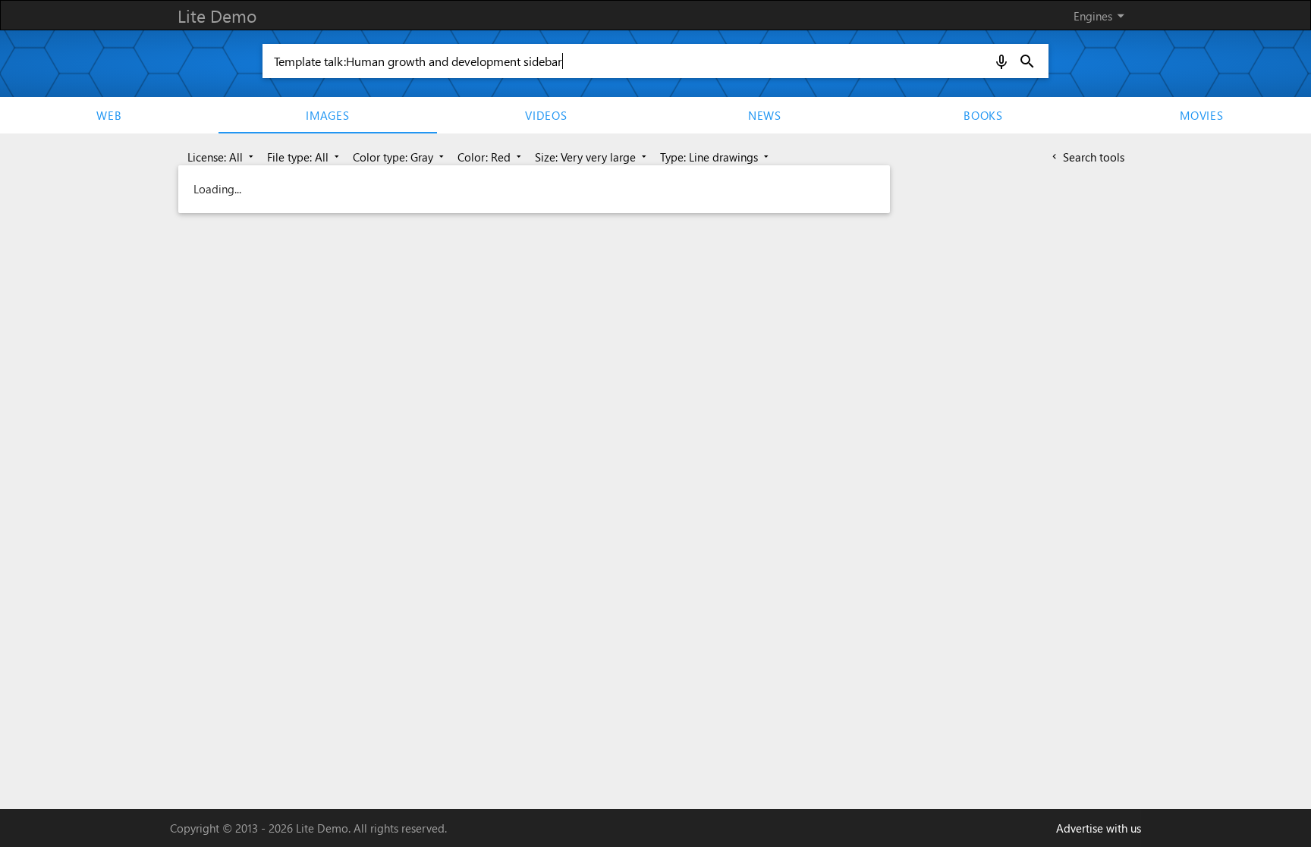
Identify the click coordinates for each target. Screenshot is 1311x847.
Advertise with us (1098, 828)
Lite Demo (217, 15)
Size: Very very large (592, 157)
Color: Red (490, 157)
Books (983, 115)
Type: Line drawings (716, 157)
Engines (1102, 15)
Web (108, 115)
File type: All (304, 157)
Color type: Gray (400, 157)
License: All (221, 157)
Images (328, 115)
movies (1202, 115)
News (764, 115)
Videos (546, 115)
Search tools (1086, 157)
